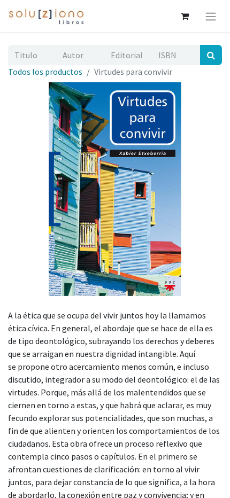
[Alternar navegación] (211, 16)
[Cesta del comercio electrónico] (184, 16)
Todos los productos (45, 71)
